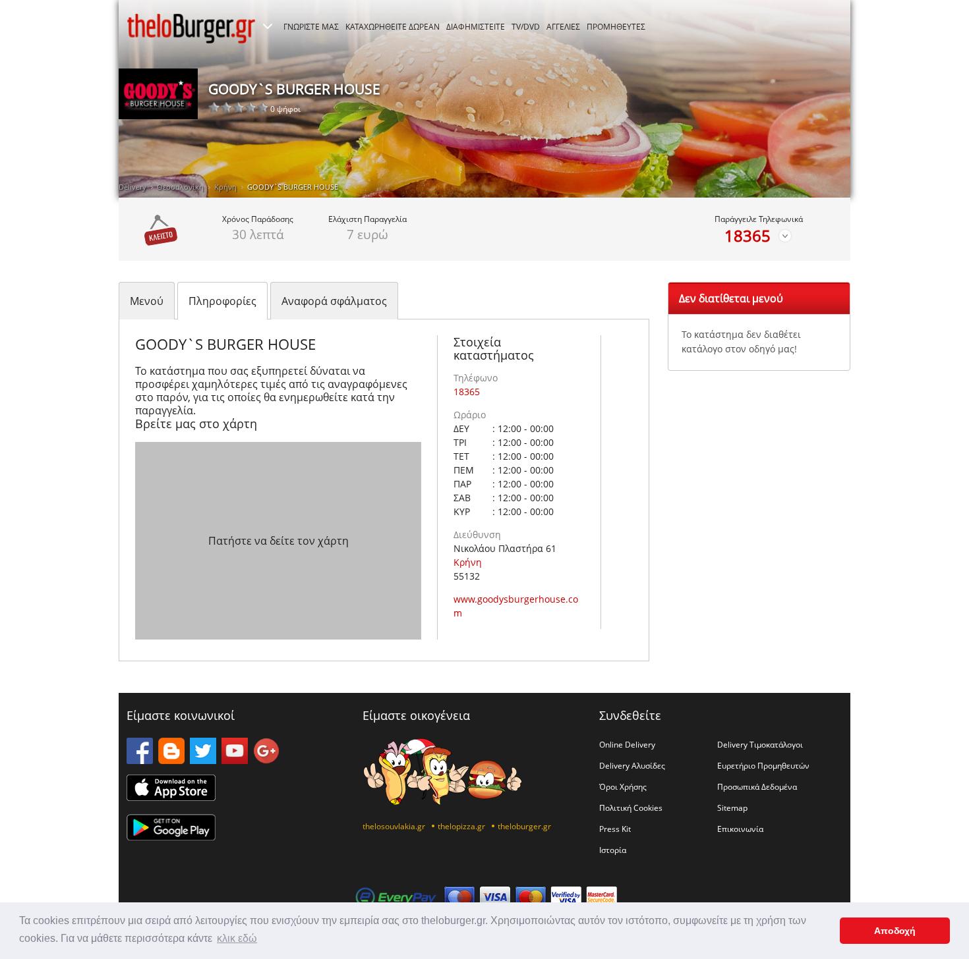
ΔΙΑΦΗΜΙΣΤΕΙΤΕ (475, 26)
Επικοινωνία (740, 828)
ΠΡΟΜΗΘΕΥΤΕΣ (616, 26)
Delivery (132, 187)
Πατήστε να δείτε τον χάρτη (278, 541)
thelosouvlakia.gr (394, 826)
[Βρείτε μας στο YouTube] (234, 760)
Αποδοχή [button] (895, 930)
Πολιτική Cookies (630, 807)
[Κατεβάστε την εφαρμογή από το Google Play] (171, 836)
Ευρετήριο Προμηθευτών (763, 765)
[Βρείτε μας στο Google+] (266, 760)
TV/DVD (526, 26)
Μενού (146, 301)
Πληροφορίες (222, 301)
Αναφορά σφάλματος (334, 301)
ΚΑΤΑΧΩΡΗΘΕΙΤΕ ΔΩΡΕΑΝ (392, 26)
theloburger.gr (524, 826)
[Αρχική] (191, 28)
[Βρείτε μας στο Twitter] (203, 760)
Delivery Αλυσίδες (632, 765)
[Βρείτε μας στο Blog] (171, 760)
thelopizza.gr (461, 826)
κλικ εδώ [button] (237, 938)
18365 (747, 235)
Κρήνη (225, 187)
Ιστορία (612, 849)
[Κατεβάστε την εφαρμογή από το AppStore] (171, 797)
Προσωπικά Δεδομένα (757, 786)
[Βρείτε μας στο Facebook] (140, 760)
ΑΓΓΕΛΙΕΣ (563, 26)
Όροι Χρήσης (623, 786)
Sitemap (732, 807)
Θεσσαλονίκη (180, 187)
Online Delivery (627, 744)
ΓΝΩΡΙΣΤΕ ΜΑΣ (311, 26)
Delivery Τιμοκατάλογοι (760, 744)
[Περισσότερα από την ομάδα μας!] (267, 26)
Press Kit (615, 828)
